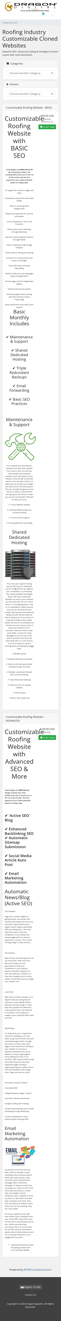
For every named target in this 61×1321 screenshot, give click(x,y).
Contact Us (30, 1294)
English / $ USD (32, 1287)
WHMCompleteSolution (38, 1269)
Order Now (48, 126)
